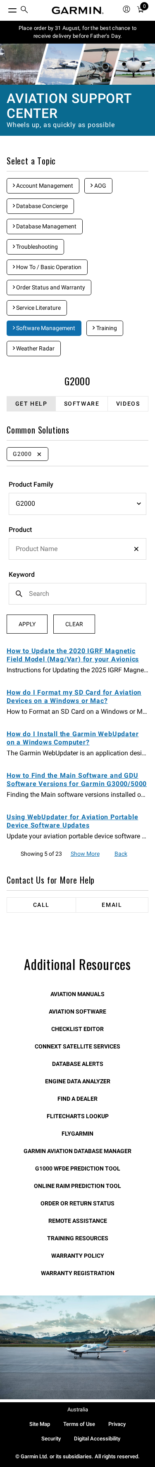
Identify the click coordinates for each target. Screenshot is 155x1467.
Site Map (39, 1424)
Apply (27, 624)
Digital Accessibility (97, 1438)
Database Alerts (77, 1063)
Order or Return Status (77, 1203)
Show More (85, 853)
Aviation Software (77, 1011)
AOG (99, 185)
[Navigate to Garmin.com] (78, 10)
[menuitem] (24, 10)
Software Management (45, 328)
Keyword (22, 574)
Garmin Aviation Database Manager (77, 1151)
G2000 (77, 380)
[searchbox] (77, 549)
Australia (77, 1409)
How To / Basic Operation (48, 267)
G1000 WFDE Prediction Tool (77, 1168)
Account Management (44, 185)
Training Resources (77, 1238)
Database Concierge (41, 206)
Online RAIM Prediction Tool (77, 1186)
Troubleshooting (36, 246)
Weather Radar (35, 348)
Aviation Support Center (69, 106)
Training (106, 328)
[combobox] (77, 549)
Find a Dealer (77, 1098)
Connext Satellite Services (77, 1046)
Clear (74, 624)
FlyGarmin (77, 1133)
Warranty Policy (77, 1255)
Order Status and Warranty (50, 287)
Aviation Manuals (77, 994)
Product (20, 530)
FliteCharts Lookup (78, 1116)
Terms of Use (79, 1424)
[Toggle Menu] (5, 8)
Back (120, 853)
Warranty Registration (77, 1273)
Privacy (117, 1424)
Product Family (31, 484)
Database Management (45, 226)
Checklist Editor (77, 1029)
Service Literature (38, 307)
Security (51, 1438)
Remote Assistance (77, 1220)
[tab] (31, 404)
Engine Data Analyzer (77, 1081)
